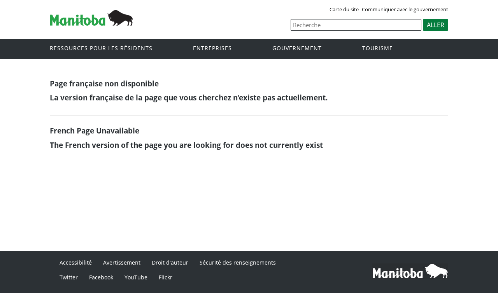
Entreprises (212, 48)
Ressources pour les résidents (101, 48)
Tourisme (377, 48)
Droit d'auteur (170, 262)
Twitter (69, 277)
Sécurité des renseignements (238, 262)
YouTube (135, 277)
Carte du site (344, 9)
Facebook (101, 277)
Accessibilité (76, 262)
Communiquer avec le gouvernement (405, 9)
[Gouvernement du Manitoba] (91, 23)
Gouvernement (297, 48)
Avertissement (121, 262)
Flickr (165, 277)
